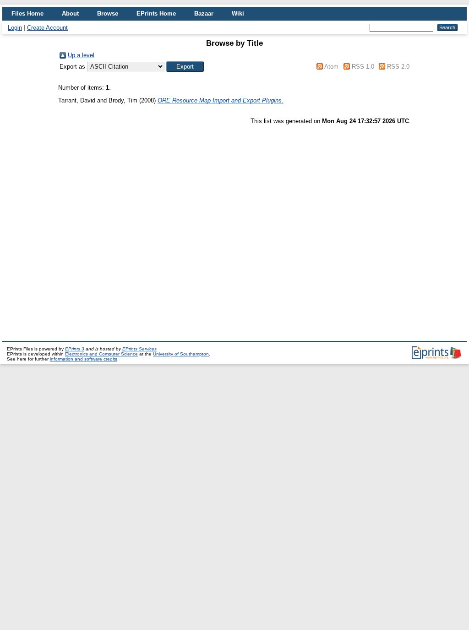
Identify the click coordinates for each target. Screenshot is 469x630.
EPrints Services (139, 348)
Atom (331, 66)
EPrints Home (156, 13)
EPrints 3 (74, 348)
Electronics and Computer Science (101, 353)
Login (15, 27)
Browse (107, 13)
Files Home (27, 13)
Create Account (47, 27)
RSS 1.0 (363, 66)
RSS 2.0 (398, 66)
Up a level (81, 55)
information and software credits (83, 358)
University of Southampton (181, 353)
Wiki (238, 13)
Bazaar (203, 13)
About (70, 13)
